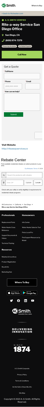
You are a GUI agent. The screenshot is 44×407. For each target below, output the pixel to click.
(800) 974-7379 (13, 40)
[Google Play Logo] (29, 293)
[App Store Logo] (14, 293)
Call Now (22, 54)
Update (28, 182)
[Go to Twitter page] (11, 300)
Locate (38, 182)
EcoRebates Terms (31, 168)
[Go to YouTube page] (32, 300)
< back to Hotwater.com (12, 13)
